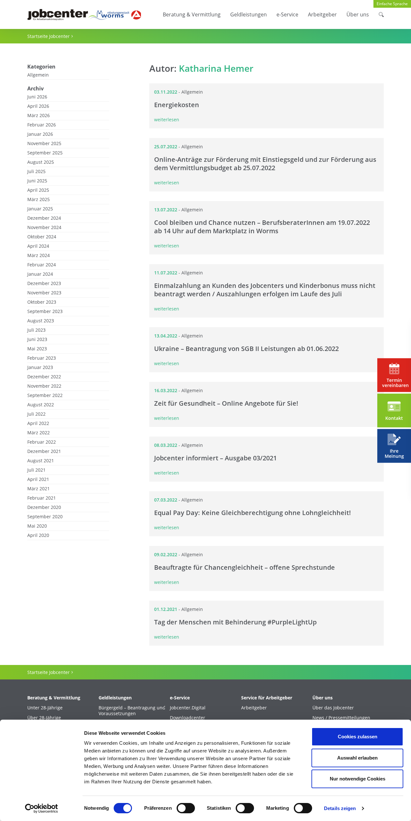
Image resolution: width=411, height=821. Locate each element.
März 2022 (38, 433)
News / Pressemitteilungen (341, 718)
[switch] (186, 808)
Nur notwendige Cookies (357, 778)
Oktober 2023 (41, 302)
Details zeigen (340, 808)
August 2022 (40, 405)
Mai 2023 (37, 349)
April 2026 (38, 106)
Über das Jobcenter (333, 708)
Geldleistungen (248, 14)
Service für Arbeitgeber (266, 698)
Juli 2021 (36, 470)
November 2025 (44, 143)
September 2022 (45, 395)
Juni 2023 (37, 339)
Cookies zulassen (357, 736)
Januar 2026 (40, 134)
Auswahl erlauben (357, 758)
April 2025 (38, 190)
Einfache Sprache (392, 3)
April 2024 (38, 246)
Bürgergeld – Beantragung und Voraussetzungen (132, 710)
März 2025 (38, 199)
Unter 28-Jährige (45, 708)
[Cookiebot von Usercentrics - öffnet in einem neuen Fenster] (41, 808)
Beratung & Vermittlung (192, 14)
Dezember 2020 (44, 507)
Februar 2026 (41, 125)
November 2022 (44, 386)
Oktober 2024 (41, 237)
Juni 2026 (37, 97)
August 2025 (40, 162)
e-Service (287, 14)
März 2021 (38, 489)
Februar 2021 (41, 498)
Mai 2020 (37, 526)
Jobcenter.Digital (188, 708)
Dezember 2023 (44, 283)
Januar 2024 (40, 274)
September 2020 (45, 517)
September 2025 (45, 153)
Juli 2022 (36, 414)
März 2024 (38, 255)
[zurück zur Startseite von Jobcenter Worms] (84, 14)
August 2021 (40, 461)
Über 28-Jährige (44, 718)
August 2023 (40, 321)
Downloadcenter (187, 718)
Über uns (357, 14)
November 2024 (44, 227)
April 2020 (38, 535)
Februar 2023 (41, 358)
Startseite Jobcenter (48, 36)
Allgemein (38, 75)
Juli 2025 (36, 171)
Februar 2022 (41, 442)
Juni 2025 (37, 181)
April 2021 (38, 479)
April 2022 (38, 423)
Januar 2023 (40, 367)
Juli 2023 (36, 330)
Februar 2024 (41, 265)
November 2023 (44, 293)
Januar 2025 (40, 209)
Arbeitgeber (322, 14)
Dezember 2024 (44, 218)
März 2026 (38, 115)
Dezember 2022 (44, 377)
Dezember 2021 (44, 451)
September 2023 (45, 311)
